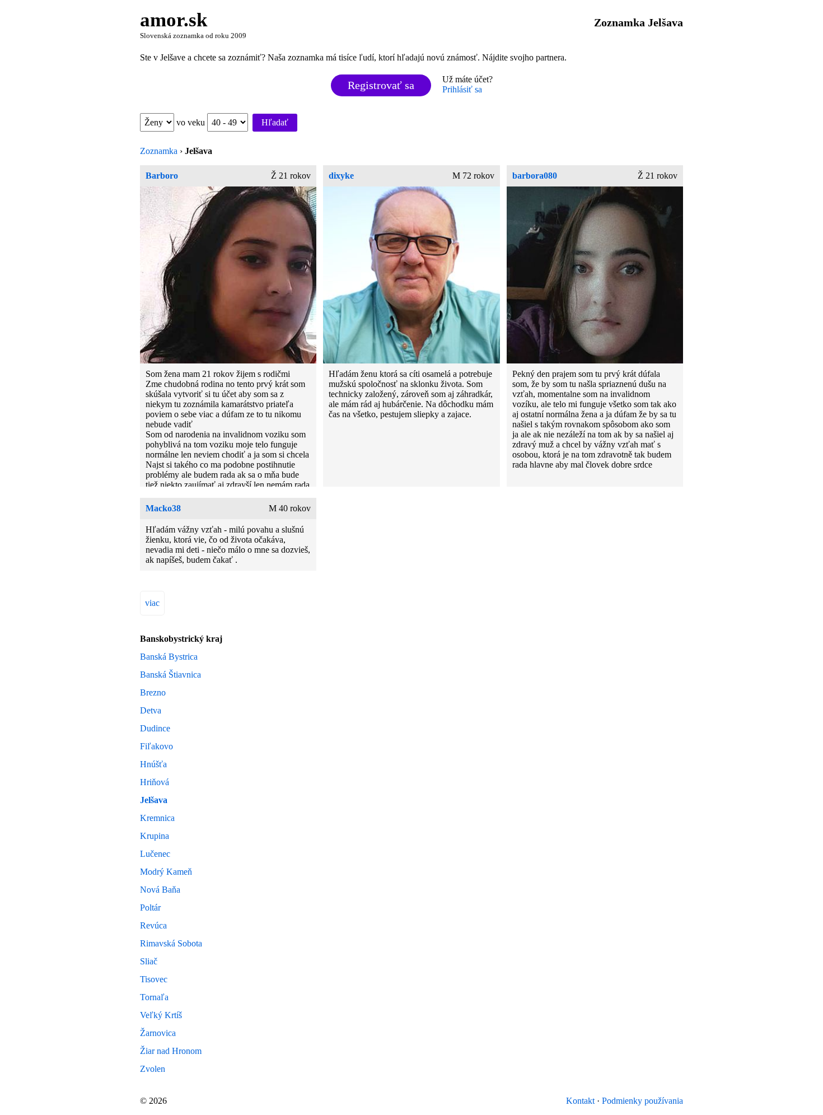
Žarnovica (158, 1033)
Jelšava (153, 800)
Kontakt (580, 1100)
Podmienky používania (642, 1100)
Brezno (153, 692)
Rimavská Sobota (171, 943)
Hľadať (274, 122)
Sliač (148, 961)
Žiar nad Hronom (171, 1051)
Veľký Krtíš (161, 1015)
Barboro (162, 175)
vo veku (191, 122)
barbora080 (534, 175)
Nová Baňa (160, 889)
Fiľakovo (156, 746)
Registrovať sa (381, 85)
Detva (150, 710)
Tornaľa (154, 997)
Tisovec (153, 979)
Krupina (154, 836)
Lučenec (155, 854)
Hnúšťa (153, 764)
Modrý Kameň (166, 871)
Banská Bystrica (169, 656)
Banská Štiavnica (170, 674)
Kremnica (157, 818)
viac (152, 603)
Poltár (150, 907)
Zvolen (152, 1069)
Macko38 (163, 508)
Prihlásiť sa (462, 89)
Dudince (155, 728)
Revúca (153, 925)
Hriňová (154, 782)
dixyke (341, 175)
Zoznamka (158, 151)
